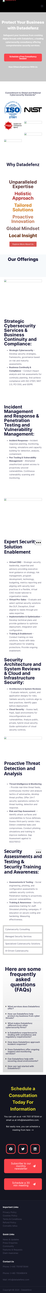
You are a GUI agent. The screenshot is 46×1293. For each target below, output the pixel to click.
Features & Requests (12, 1249)
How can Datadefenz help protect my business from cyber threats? (23, 1016)
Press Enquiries (10, 1243)
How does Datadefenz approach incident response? (24, 1043)
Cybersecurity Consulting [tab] (17, 929)
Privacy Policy (9, 1212)
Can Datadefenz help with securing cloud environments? (23, 1060)
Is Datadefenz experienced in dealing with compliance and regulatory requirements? (21, 1034)
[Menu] (42, 6)
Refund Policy (9, 1222)
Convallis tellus (10, 1225)
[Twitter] (23, 1149)
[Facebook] (11, 1149)
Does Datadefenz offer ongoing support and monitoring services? (22, 1051)
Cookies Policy (10, 1215)
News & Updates (11, 1239)
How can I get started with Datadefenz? (21, 1067)
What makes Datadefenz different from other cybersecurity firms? (19, 1025)
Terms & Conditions (12, 1219)
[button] (23, 1007)
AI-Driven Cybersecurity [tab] (16, 950)
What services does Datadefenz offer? (24, 1007)
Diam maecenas (10, 1253)
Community (8, 1246)
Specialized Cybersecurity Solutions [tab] (22, 943)
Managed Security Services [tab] (18, 936)
